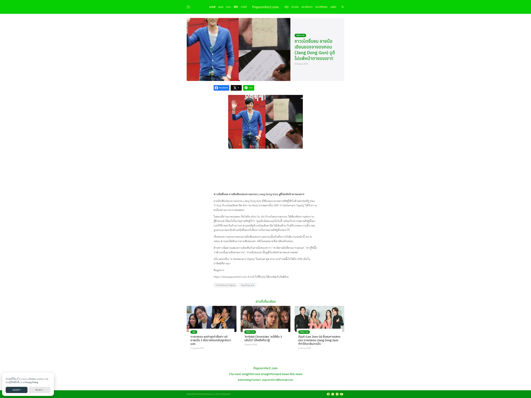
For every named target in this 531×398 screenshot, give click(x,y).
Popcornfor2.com (265, 7)
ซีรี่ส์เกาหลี (300, 35)
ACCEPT (17, 390)
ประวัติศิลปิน (321, 6)
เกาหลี (212, 6)
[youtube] (341, 394)
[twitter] (332, 394)
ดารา (228, 6)
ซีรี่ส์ (236, 6)
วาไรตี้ (244, 6)
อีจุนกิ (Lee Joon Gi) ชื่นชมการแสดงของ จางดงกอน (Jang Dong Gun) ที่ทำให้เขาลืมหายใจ (319, 340)
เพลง (220, 6)
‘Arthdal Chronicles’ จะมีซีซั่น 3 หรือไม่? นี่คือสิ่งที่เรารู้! (263, 338)
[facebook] (328, 394)
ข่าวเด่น (295, 6)
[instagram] (337, 394)
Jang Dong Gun (247, 285)
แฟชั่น (333, 6)
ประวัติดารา (307, 6)
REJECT (39, 390)
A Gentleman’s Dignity (225, 285)
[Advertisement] (265, 170)
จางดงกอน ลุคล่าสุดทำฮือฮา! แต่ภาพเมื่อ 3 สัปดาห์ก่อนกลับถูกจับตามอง (210, 340)
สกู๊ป (286, 6)
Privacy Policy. (31, 382)
